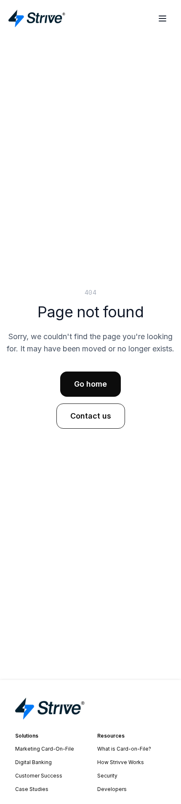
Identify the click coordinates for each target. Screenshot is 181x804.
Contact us (90, 415)
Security (107, 775)
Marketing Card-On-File (44, 749)
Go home (90, 384)
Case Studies (31, 789)
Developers (112, 789)
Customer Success (38, 775)
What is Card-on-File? (124, 749)
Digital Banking (33, 762)
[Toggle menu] (162, 18)
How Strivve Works (120, 762)
